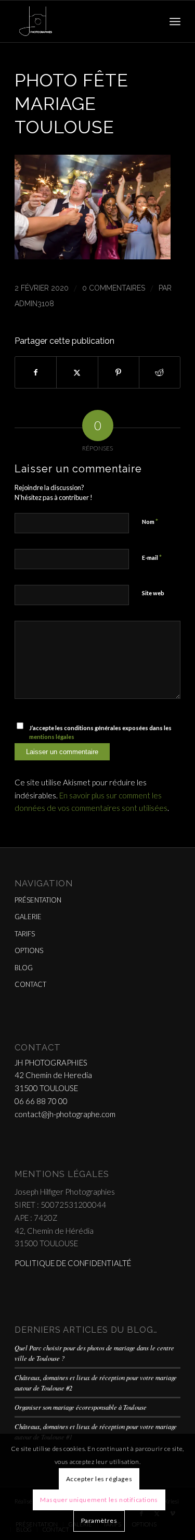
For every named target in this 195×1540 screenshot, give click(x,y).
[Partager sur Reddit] (159, 372)
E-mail (152, 557)
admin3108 (34, 303)
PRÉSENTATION (38, 900)
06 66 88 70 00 (41, 1101)
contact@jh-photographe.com (65, 1114)
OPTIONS (29, 950)
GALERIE (28, 916)
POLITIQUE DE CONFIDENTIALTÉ (73, 1263)
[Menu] (175, 21)
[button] (93, 256)
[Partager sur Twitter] (77, 372)
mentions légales (51, 736)
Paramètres (99, 1520)
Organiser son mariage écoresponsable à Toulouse (81, 1407)
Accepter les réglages (99, 1479)
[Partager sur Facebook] (35, 372)
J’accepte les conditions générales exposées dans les (100, 732)
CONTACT (30, 984)
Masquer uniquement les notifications (99, 1500)
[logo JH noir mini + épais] (81, 21)
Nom (150, 521)
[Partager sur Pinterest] (118, 372)
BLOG (24, 967)
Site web (153, 593)
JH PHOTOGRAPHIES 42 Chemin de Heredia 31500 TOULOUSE (53, 1075)
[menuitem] (175, 21)
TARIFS (25, 934)
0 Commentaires (113, 288)
